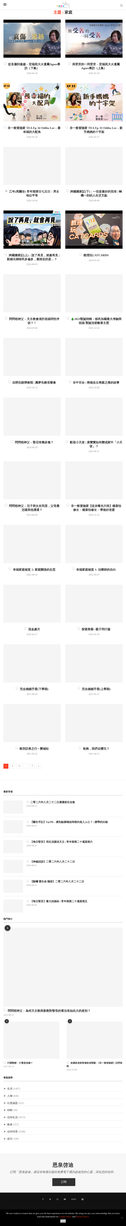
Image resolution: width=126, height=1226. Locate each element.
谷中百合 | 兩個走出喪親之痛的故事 (95, 382)
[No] (122, 1217)
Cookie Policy (65, 1217)
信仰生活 (12, 1117)
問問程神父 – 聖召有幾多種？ (33, 442)
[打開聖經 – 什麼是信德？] (31, 1040)
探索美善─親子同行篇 (95, 629)
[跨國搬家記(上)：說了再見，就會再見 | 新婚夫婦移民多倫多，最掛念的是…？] (32, 230)
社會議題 (12, 1103)
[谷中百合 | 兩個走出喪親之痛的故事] (94, 357)
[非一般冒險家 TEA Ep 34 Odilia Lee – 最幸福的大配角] (32, 102)
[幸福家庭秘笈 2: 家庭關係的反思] (32, 544)
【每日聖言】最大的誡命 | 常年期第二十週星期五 (58, 901)
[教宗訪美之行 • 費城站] (32, 723)
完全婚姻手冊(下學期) (33, 689)
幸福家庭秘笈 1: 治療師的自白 (95, 569)
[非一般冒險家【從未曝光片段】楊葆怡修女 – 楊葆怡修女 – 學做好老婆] (94, 480)
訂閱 (63, 1182)
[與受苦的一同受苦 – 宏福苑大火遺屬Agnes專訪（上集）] (94, 39)
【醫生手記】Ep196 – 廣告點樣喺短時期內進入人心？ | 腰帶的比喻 (68, 822)
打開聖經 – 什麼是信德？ (19, 1063)
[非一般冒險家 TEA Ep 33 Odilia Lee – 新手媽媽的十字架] (94, 102)
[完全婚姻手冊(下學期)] (32, 663)
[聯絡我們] (83, 1199)
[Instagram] (57, 1199)
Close (63, 1221)
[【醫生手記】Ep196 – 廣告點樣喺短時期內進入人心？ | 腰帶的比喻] (13, 826)
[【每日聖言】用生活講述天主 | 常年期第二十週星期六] (13, 846)
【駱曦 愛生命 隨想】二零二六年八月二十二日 (56, 881)
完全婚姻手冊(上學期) (95, 689)
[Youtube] (65, 1199)
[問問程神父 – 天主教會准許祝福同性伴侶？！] (32, 293)
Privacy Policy (82, 1217)
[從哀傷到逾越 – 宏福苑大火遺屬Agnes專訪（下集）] (32, 39)
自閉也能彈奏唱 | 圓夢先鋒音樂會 (33, 382)
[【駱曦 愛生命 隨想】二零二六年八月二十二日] (13, 886)
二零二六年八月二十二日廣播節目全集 (52, 802)
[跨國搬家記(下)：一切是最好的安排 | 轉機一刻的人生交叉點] (94, 166)
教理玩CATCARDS (95, 255)
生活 (9, 1088)
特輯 (9, 1110)
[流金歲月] (32, 604)
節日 (9, 1139)
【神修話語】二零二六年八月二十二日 (52, 861)
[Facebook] (43, 1199)
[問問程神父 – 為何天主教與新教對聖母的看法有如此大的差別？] (63, 967)
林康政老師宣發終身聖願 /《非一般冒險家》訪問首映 (94, 1064)
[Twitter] (50, 1199)
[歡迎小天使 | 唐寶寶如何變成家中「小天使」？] (94, 417)
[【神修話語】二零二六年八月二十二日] (13, 866)
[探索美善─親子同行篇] (94, 604)
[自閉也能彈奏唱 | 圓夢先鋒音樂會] (32, 357)
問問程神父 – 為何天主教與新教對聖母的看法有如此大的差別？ (48, 1010)
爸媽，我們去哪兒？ (95, 748)
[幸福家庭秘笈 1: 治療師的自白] (94, 544)
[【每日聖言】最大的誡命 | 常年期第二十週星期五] (13, 906)
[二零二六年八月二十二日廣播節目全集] (13, 807)
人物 (9, 1096)
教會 (9, 1124)
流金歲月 (33, 629)
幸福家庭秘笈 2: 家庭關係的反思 (33, 569)
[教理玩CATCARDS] (94, 230)
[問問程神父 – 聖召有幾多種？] (32, 417)
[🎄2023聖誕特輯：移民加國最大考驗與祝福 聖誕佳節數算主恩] (94, 293)
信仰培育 (12, 1131)
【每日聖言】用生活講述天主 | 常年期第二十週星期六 (61, 841)
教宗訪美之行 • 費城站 (33, 748)
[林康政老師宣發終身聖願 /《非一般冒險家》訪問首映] (95, 1040)
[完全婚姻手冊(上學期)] (94, 663)
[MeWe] (73, 1200)
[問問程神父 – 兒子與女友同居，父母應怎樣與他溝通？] (32, 480)
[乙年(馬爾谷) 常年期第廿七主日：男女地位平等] (32, 166)
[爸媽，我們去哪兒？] (94, 723)
